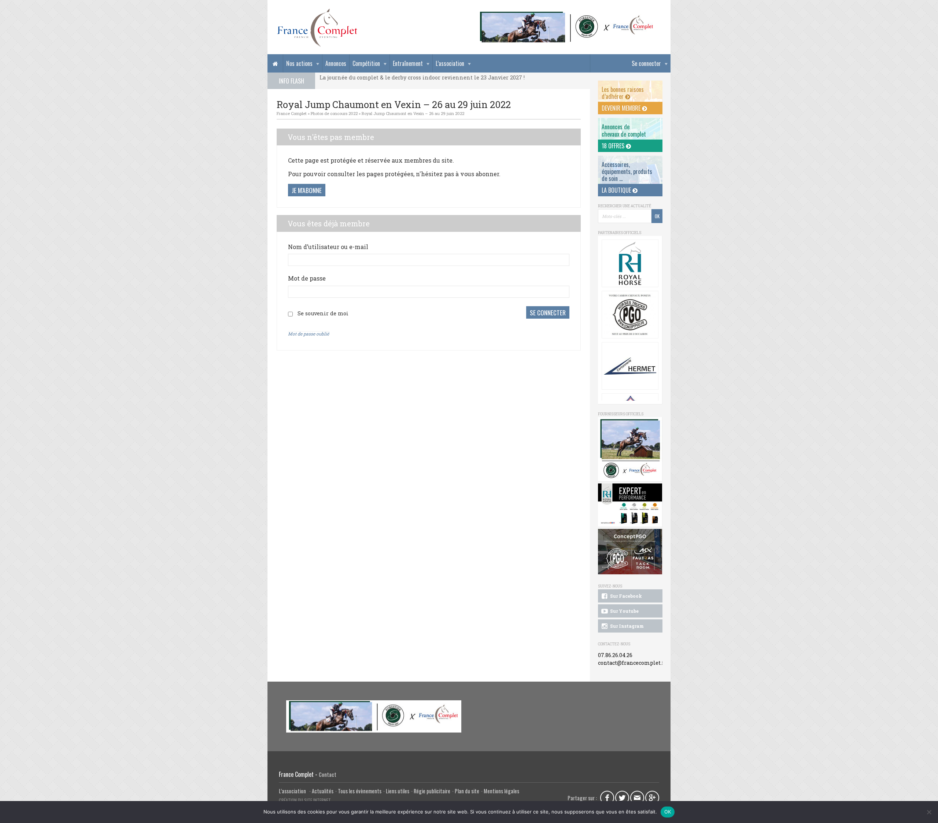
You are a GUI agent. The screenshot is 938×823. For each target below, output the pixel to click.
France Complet (292, 113)
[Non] (929, 812)
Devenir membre (622, 108)
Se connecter (646, 63)
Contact (327, 774)
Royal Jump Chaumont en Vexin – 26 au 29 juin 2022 (413, 113)
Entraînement (408, 63)
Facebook (607, 798)
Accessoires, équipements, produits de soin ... (627, 171)
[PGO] (630, 552)
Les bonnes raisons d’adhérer (623, 93)
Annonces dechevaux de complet (624, 130)
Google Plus (652, 798)
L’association (450, 63)
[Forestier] (567, 15)
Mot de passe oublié (308, 333)
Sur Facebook (625, 596)
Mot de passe (307, 278)
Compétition (366, 63)
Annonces (335, 63)
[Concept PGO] (630, 314)
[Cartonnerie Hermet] (630, 366)
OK (667, 812)
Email (637, 798)
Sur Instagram (626, 626)
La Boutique (617, 190)
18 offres (614, 145)
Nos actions (299, 63)
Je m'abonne (307, 190)
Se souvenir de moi (323, 313)
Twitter (622, 798)
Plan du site (467, 791)
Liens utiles (397, 791)
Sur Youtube (624, 611)
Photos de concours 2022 (334, 113)
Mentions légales (501, 791)
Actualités (322, 791)
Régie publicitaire (432, 791)
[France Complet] (317, 28)
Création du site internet (305, 800)
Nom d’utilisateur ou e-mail (328, 247)
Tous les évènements (359, 791)
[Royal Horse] (630, 263)
